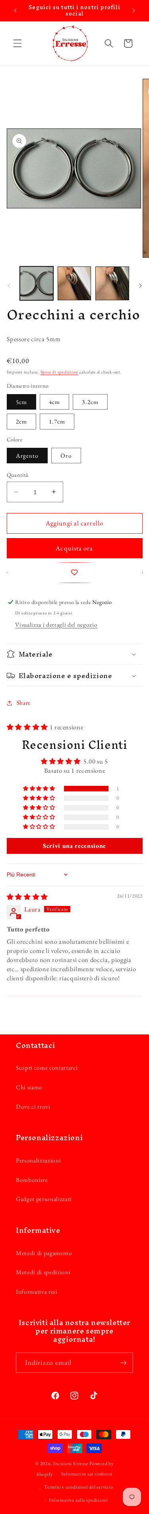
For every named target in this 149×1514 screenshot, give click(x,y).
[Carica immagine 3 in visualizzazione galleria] (112, 283)
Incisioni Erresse (70, 1463)
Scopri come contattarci (46, 1067)
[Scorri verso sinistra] (8, 285)
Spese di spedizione (60, 372)
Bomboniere (32, 1180)
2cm (21, 421)
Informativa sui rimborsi (86, 1474)
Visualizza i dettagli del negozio (56, 624)
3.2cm (90, 402)
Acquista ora (74, 548)
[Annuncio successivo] (134, 10)
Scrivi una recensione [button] (74, 846)
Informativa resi (37, 1291)
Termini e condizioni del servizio (78, 1487)
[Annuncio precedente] (15, 10)
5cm (21, 402)
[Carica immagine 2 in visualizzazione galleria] (74, 283)
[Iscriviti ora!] (123, 1363)
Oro (66, 455)
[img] (27, 896)
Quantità (18, 474)
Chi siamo (29, 1087)
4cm (54, 402)
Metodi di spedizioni (43, 1272)
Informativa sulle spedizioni (78, 1500)
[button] (17, 43)
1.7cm (57, 421)
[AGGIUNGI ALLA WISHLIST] (75, 572)
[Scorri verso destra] (140, 285)
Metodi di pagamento (44, 1253)
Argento (27, 455)
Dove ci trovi (33, 1106)
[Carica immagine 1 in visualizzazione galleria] (36, 283)
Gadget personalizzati (44, 1199)
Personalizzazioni (38, 1160)
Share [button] (24, 702)
